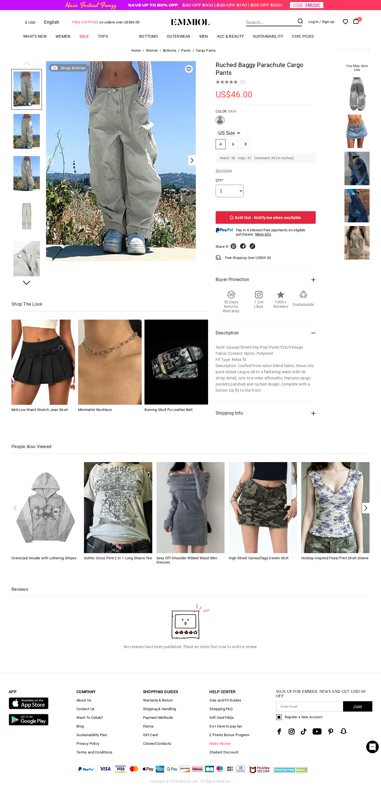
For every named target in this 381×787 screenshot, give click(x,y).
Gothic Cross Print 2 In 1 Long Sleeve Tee (118, 558)
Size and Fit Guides (225, 700)
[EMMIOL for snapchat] (343, 731)
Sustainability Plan (91, 735)
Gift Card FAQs (221, 717)
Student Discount (223, 752)
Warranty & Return (158, 700)
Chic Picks (303, 36)
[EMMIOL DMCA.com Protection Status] (290, 773)
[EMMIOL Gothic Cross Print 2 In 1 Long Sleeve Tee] (118, 507)
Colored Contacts (157, 743)
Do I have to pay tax (225, 726)
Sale (84, 36)
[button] (26, 64)
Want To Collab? (89, 717)
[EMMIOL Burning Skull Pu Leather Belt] (176, 362)
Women (63, 36)
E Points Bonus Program (229, 735)
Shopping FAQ (221, 709)
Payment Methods (158, 717)
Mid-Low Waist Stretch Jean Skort (39, 409)
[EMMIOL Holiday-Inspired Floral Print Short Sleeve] (335, 507)
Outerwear (179, 36)
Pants (186, 51)
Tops (103, 36)
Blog (80, 726)
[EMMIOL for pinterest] (331, 731)
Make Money (220, 743)
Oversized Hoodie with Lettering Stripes (44, 558)
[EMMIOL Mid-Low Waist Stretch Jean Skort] (43, 362)
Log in (313, 22)
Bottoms (148, 36)
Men (203, 36)
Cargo (123, 36)
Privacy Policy (87, 743)
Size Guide (224, 171)
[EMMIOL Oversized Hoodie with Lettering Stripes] (45, 507)
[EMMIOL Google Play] (29, 724)
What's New (35, 36)
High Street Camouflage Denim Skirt (258, 558)
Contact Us (85, 709)
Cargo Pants (206, 51)
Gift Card (150, 735)
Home (136, 51)
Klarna (148, 726)
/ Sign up (326, 22)
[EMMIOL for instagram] (292, 731)
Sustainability (268, 36)
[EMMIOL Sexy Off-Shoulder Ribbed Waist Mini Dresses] (190, 507)
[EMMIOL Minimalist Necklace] (110, 362)
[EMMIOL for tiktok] (303, 731)
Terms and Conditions (94, 752)
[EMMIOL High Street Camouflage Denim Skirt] (263, 507)
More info (263, 234)
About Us (83, 700)
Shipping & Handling (159, 709)
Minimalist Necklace (95, 409)
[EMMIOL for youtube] (317, 731)
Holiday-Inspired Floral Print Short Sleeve (335, 558)
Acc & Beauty (230, 36)
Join (357, 706)
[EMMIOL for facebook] (279, 731)
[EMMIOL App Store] (29, 708)
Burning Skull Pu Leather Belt (168, 409)
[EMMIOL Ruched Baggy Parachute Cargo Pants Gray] (220, 122)
